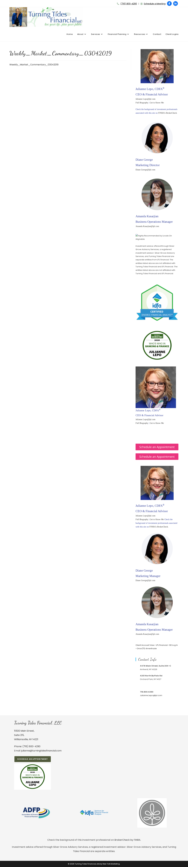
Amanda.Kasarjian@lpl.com (147, 226)
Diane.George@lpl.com (145, 170)
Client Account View (145, 645)
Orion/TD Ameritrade (147, 648)
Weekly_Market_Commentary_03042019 (33, 64)
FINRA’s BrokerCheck (167, 113)
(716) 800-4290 (128, 3)
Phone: (18, 746)
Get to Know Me (157, 103)
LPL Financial (162, 645)
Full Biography (142, 103)
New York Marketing (111, 864)
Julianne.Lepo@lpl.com (145, 99)
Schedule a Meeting (155, 3)
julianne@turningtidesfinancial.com (41, 750)
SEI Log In (173, 645)
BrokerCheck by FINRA (127, 840)
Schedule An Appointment (32, 759)
